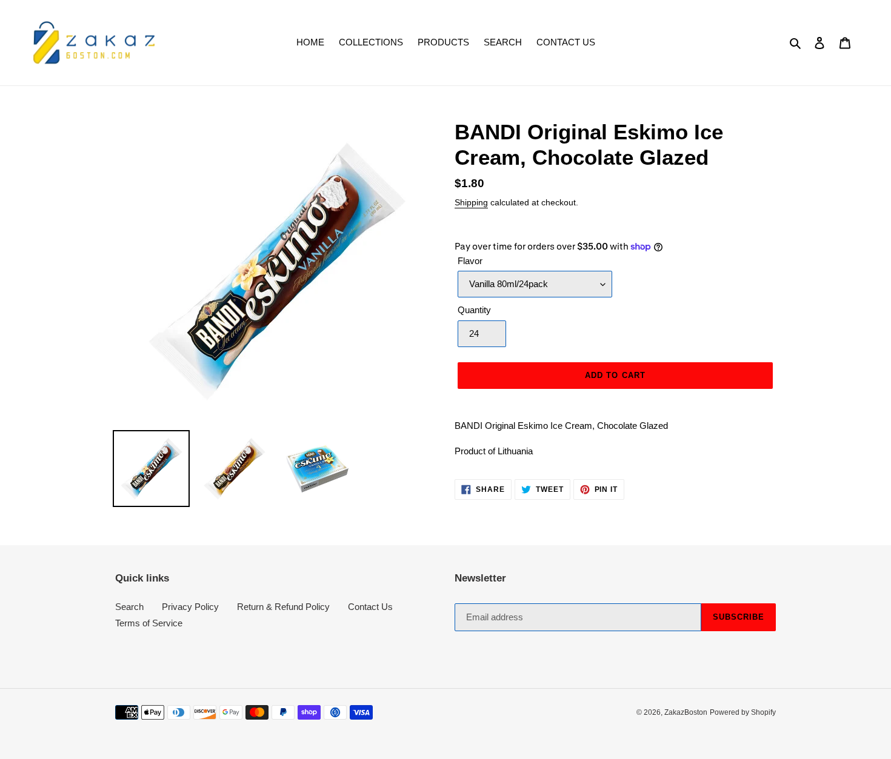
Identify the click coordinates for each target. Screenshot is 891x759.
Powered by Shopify (743, 712)
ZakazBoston (685, 712)
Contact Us (370, 607)
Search (129, 607)
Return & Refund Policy (283, 607)
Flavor (470, 261)
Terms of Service (148, 623)
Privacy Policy (190, 607)
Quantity (474, 310)
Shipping (471, 202)
